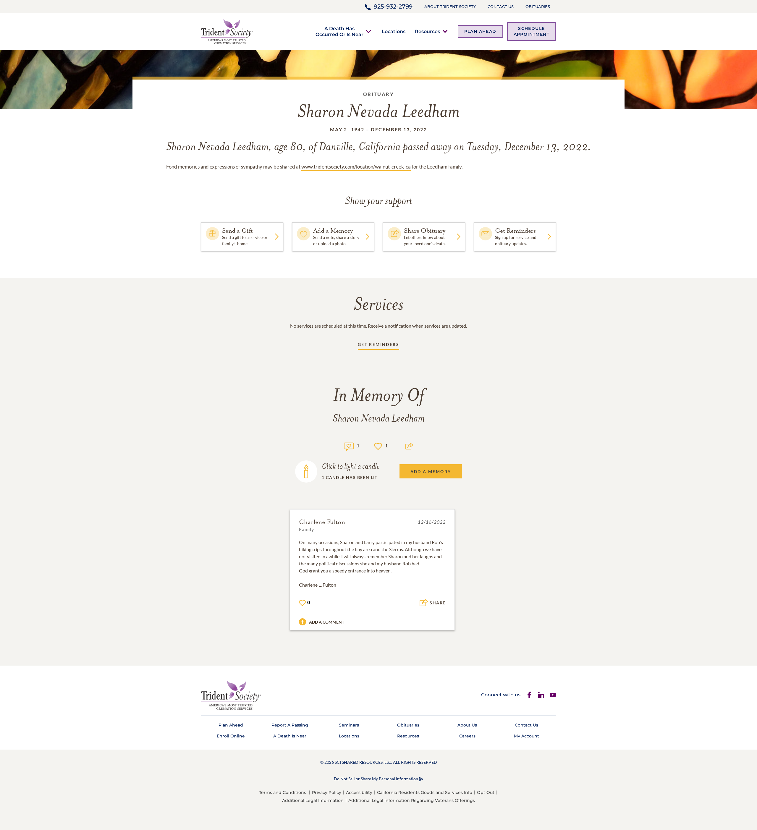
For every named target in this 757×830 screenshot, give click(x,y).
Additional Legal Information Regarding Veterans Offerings (411, 800)
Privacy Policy (326, 792)
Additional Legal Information (313, 800)
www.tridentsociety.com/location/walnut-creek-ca (356, 167)
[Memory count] (349, 446)
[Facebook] (529, 695)
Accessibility (359, 792)
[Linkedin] (541, 695)
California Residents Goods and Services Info (424, 792)
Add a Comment (326, 621)
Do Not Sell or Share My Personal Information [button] (376, 778)
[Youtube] (553, 695)
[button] (339, 31)
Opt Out (485, 792)
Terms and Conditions (282, 792)
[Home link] (227, 31)
